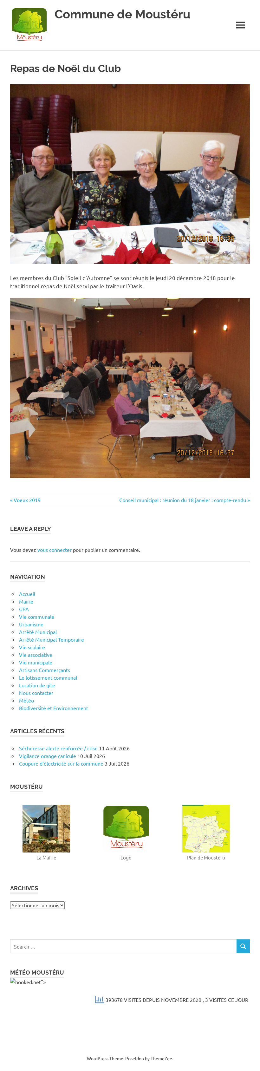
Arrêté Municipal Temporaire (51, 639)
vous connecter (54, 549)
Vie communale (36, 616)
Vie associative (35, 654)
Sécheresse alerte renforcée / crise (58, 748)
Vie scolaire (32, 647)
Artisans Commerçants (44, 670)
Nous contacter (36, 692)
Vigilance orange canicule (47, 756)
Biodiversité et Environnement (53, 708)
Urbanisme (31, 624)
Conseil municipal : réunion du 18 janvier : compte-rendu (182, 500)
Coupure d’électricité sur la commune (61, 763)
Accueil (27, 594)
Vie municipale (35, 662)
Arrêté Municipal (38, 632)
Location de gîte (37, 685)
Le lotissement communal (48, 677)
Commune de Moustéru (122, 14)
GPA (24, 609)
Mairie (26, 601)
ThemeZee (161, 1058)
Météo (26, 700)
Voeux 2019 (27, 500)
